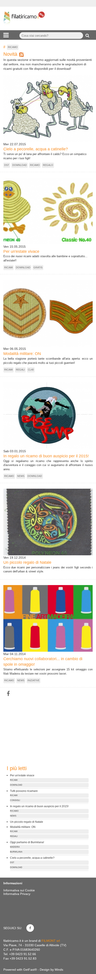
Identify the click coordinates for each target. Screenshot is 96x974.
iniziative (33, 680)
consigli (15, 800)
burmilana (16, 852)
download (19, 165)
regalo (48, 165)
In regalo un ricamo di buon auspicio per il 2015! (46, 456)
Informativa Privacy (16, 894)
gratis (37, 267)
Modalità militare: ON (22, 353)
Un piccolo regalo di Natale (27, 562)
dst (6, 165)
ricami (8, 267)
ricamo (35, 165)
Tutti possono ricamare (24, 790)
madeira (15, 847)
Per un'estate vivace (21, 251)
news (20, 476)
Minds (59, 969)
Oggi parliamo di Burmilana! (27, 842)
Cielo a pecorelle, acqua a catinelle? (35, 149)
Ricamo (13, 47)
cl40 (31, 369)
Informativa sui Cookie (19, 890)
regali (20, 369)
